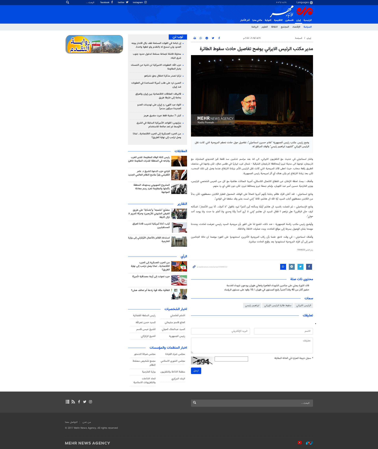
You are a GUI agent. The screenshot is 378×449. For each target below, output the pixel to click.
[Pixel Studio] (297, 443)
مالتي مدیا (257, 20)
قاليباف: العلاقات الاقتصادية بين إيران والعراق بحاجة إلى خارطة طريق (158, 96)
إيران (298, 20)
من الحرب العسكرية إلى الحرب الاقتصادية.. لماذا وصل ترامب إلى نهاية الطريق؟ (157, 136)
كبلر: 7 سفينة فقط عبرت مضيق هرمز (162, 116)
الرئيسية (308, 20)
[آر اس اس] (73, 402)
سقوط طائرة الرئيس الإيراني (277, 306)
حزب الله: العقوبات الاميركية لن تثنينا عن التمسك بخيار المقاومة (156, 67)
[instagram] (90, 402)
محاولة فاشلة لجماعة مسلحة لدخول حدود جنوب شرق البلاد (157, 56)
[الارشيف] (67, 402)
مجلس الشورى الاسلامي (173, 361)
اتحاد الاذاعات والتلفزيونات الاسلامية (144, 380)
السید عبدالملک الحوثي (173, 329)
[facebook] (78, 402)
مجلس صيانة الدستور (145, 354)
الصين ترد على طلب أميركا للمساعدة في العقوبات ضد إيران (156, 85)
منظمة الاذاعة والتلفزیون (172, 372)
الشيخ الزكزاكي (148, 336)
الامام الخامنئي (177, 316)
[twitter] (84, 402)
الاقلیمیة (278, 20)
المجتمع (285, 27)
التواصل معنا (71, 422)
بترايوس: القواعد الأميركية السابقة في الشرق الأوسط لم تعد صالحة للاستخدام (159, 125)
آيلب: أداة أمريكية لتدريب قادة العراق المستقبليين (151, 225)
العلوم (265, 27)
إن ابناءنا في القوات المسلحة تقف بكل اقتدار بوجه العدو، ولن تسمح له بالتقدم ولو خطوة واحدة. (156, 45)
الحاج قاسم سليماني (175, 322)
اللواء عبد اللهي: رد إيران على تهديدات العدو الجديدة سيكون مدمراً (159, 107)
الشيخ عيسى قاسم (146, 329)
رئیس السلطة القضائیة (144, 316)
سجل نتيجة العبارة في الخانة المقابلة (293, 358)
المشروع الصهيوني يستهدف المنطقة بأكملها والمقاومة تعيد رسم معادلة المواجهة (151, 188)
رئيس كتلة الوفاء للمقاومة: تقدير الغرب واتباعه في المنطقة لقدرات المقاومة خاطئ (149, 159)
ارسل (196, 371)
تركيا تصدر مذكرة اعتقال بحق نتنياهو (162, 76)
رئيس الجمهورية (177, 336)
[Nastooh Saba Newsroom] (307, 443)
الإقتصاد (296, 27)
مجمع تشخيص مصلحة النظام (144, 363)
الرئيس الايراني (303, 306)
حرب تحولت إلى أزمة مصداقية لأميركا (151, 277)
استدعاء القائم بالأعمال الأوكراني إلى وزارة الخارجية (149, 239)
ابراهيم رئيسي (252, 306)
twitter (121, 2)
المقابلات (181, 151)
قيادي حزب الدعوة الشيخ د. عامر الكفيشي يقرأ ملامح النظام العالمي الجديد (149, 173)
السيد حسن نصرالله (146, 322)
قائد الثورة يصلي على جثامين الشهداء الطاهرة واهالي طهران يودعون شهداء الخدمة (268, 286)
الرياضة (254, 27)
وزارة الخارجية (149, 372)
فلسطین (289, 20)
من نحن (86, 422)
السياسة (308, 27)
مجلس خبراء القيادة (175, 354)
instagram (138, 2)
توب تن (178, 37)
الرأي (184, 256)
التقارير (182, 204)
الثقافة (274, 27)
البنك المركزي (178, 379)
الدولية (268, 20)
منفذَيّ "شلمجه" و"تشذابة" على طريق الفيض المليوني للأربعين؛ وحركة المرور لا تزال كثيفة (149, 213)
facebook (105, 2)
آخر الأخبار (245, 20)
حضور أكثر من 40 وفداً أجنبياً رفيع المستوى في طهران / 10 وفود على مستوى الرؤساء (266, 290)
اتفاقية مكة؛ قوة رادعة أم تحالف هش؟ (150, 290)
